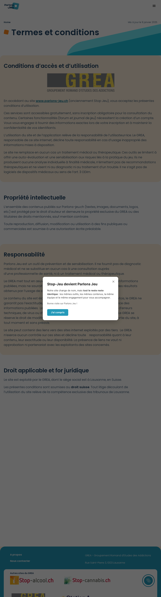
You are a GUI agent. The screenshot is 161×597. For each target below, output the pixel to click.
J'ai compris (57, 312)
